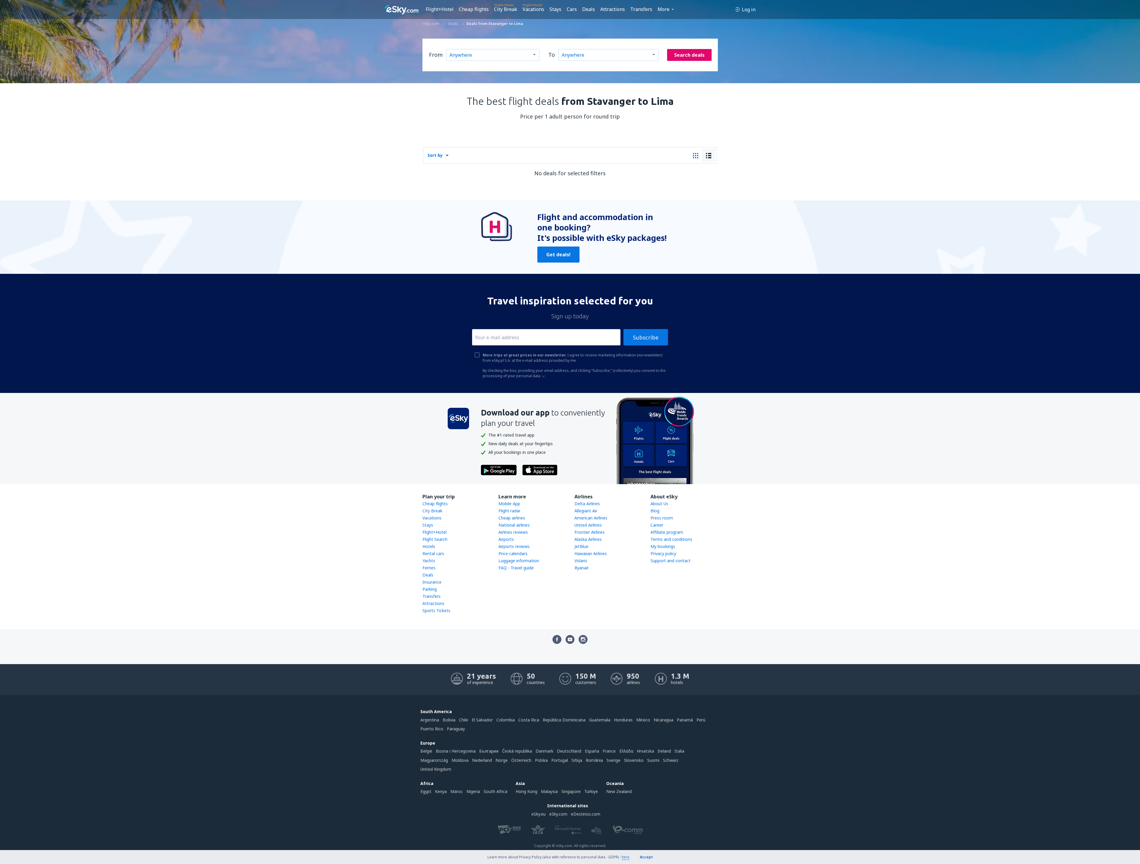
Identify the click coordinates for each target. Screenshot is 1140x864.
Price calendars (513, 553)
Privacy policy (663, 553)
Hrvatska (645, 751)
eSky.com (558, 814)
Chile (463, 720)
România (594, 760)
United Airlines (588, 525)
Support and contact (670, 560)
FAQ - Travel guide (516, 568)
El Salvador (482, 720)
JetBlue (581, 546)
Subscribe (645, 337)
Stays (555, 9)
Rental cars (433, 553)
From (436, 54)
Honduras (623, 720)
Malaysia (549, 791)
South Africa (495, 791)
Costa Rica (528, 720)
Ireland (664, 751)
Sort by (435, 155)
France (609, 751)
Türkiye (591, 791)
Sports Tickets (436, 610)
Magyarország (434, 760)
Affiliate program (666, 532)
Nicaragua (663, 720)
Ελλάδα (626, 751)
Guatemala (599, 720)
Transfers (641, 9)
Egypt (425, 791)
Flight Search (434, 539)
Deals (588, 9)
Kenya (441, 791)
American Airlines (590, 518)
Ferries (429, 568)
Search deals (689, 55)
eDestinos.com (585, 814)
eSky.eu (538, 814)
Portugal (559, 760)
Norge (501, 760)
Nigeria (473, 791)
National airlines (514, 525)
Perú (700, 720)
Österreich (521, 760)
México (643, 720)
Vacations (533, 9)
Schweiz (670, 760)
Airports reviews (514, 546)
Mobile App (509, 503)
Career (656, 525)
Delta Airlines (587, 503)
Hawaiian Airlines (590, 553)
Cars (572, 9)
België (426, 751)
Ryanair (581, 568)
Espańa (592, 751)
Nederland (482, 760)
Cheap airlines (511, 518)
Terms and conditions (671, 539)
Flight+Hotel (440, 9)
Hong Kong (526, 791)
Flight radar (509, 511)
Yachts (428, 560)
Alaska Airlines (588, 539)
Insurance (431, 582)
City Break (505, 9)
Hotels (428, 546)
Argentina (429, 720)
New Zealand (619, 791)
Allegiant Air (585, 511)
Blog (654, 511)
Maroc (456, 791)
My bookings (662, 546)
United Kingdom (435, 769)
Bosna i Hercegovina (456, 751)
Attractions (612, 9)
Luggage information (518, 560)
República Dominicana (564, 720)
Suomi (653, 760)
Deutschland (569, 751)
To (551, 54)
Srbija (576, 760)
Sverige (613, 760)
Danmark (544, 751)
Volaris (580, 560)
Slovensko (634, 760)
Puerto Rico (431, 729)
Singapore (571, 791)
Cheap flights (474, 9)
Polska (541, 760)
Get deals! (558, 254)
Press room (661, 518)
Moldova (460, 760)
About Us (659, 503)
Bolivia (449, 720)
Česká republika (517, 751)
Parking (429, 589)
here (625, 857)
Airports (506, 539)
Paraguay (456, 729)
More (663, 9)
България (488, 751)
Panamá (685, 720)
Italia (679, 751)
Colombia (505, 720)
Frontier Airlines (589, 532)
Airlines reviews (513, 532)
